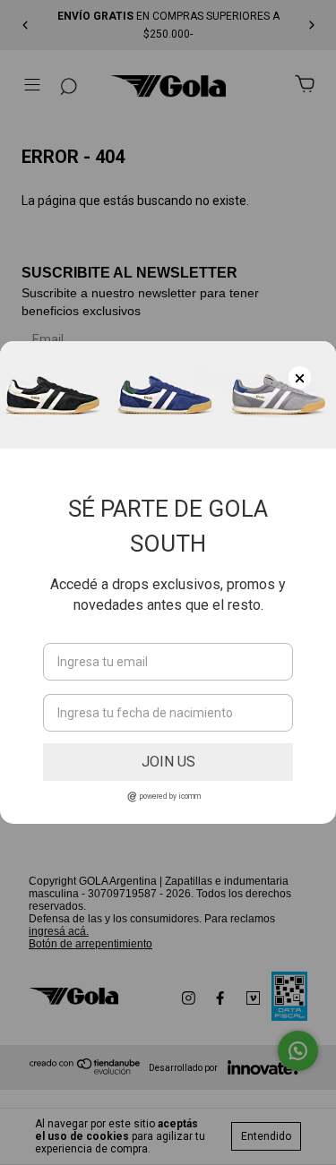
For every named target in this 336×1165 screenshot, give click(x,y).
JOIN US (168, 761)
